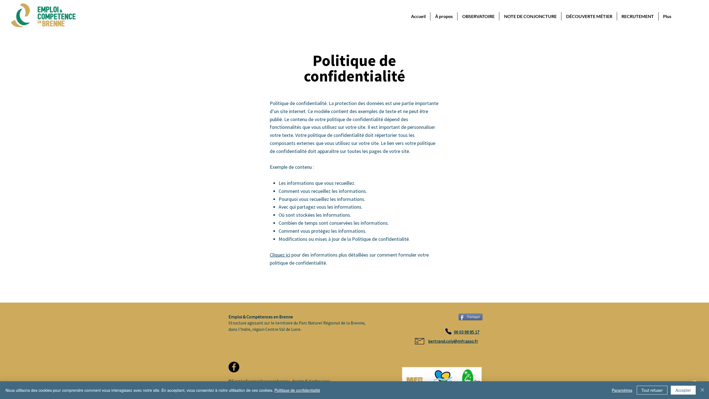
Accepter (683, 390)
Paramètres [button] (622, 390)
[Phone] (448, 331)
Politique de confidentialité (297, 390)
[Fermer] (702, 390)
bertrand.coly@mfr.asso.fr (453, 341)
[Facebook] (233, 367)
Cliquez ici (280, 255)
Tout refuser (652, 390)
